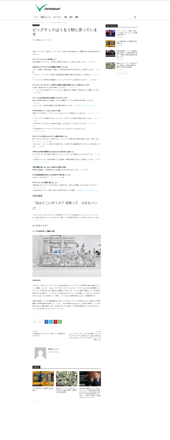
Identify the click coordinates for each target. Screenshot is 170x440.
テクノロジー (40, 22)
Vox (36, 103)
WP (84, 170)
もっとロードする (121, 73)
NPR (41, 146)
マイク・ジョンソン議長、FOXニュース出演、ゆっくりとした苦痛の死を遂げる (126, 32)
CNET (92, 62)
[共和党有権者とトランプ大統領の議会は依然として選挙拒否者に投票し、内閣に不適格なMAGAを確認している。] (110, 53)
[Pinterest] (55, 322)
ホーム (34, 22)
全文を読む (60, 308)
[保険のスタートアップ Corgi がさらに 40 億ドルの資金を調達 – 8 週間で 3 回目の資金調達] (67, 378)
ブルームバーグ (37, 220)
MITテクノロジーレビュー (85, 105)
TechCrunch (39, 131)
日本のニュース (40, 40)
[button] (135, 17)
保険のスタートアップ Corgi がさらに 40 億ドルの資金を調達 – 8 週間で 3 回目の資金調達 (66, 390)
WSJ (37, 93)
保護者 (94, 80)
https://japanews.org (53, 352)
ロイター (74, 87)
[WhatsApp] (60, 322)
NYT (99, 69)
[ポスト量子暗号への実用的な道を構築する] (43, 378)
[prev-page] (33, 402)
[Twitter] (51, 322)
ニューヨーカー (44, 141)
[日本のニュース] (33, 40)
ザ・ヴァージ (39, 188)
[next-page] (37, 402)
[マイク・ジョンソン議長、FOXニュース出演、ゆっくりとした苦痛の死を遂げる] (110, 33)
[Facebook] (46, 322)
